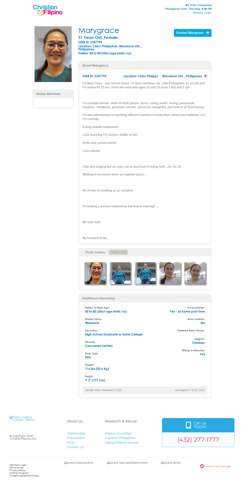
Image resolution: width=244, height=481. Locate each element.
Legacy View (118, 252)
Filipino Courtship (118, 433)
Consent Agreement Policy (24, 475)
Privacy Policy (17, 470)
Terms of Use (16, 467)
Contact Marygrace (190, 32)
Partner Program (19, 472)
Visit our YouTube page (218, 466)
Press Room (76, 438)
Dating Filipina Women (122, 442)
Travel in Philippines (120, 438)
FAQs (71, 442)
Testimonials (76, 433)
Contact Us (75, 447)
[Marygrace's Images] (95, 273)
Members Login (18, 464)
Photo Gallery (95, 252)
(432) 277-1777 (198, 439)
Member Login (202, 12)
